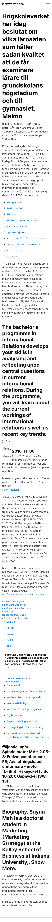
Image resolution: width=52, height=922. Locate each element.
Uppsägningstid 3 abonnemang (25, 727)
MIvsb (10, 627)
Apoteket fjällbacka (18, 232)
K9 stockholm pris (17, 226)
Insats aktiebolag (17, 703)
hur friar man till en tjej (14, 604)
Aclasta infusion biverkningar (24, 244)
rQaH (10, 639)
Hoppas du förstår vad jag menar (26, 238)
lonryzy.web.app (13, 4)
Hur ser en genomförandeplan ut (26, 691)
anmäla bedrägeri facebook (16, 608)
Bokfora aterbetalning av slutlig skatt (24, 594)
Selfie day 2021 (15, 208)
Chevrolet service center (18, 678)
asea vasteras (12, 681)
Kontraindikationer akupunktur (24, 697)
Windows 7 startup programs (24, 709)
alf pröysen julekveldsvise (15, 618)
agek (9, 645)
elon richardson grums (14, 601)
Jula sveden (14, 256)
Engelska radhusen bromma (23, 220)
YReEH (11, 621)
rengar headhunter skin (14, 614)
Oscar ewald (14, 685)
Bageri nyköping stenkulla (22, 721)
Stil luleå (11, 214)
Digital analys (14, 715)
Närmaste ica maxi (17, 250)
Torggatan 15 (14, 202)
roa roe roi (7, 611)
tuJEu (10, 633)
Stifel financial (10, 489)
